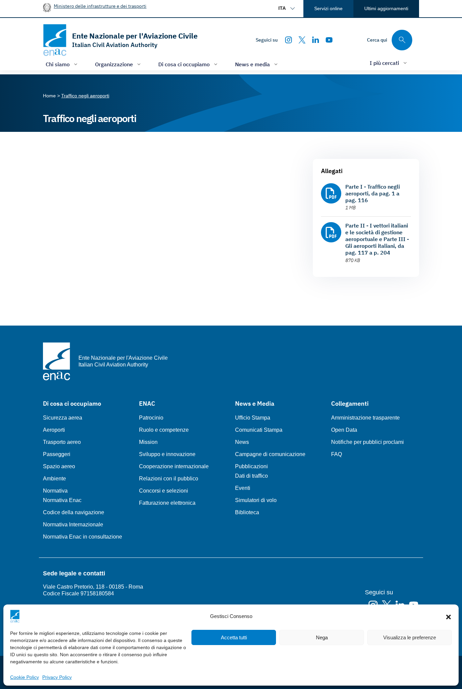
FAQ (336, 454)
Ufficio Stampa (252, 418)
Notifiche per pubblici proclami (367, 442)
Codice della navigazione (73, 512)
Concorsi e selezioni (163, 491)
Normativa (55, 491)
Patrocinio (151, 418)
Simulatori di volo (256, 500)
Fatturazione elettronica (167, 503)
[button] (448, 616)
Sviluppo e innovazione (167, 454)
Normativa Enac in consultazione (82, 537)
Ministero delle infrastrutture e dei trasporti (100, 6)
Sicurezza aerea (62, 418)
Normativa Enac (62, 500)
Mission (148, 442)
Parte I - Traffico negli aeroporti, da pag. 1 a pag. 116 (372, 193)
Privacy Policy (57, 677)
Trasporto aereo (62, 442)
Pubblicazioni (251, 466)
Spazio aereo (59, 466)
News (242, 442)
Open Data (344, 430)
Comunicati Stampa (258, 430)
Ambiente (54, 478)
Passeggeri (56, 454)
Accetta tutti (234, 637)
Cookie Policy (24, 677)
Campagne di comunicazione (270, 454)
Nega (322, 637)
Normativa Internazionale (73, 524)
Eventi (242, 488)
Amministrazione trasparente (365, 418)
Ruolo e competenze (164, 430)
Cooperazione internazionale (174, 466)
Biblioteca (247, 512)
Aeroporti (54, 430)
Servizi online (328, 8)
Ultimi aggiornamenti (386, 8)
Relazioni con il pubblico (168, 478)
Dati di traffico (251, 476)
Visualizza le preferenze (409, 637)
